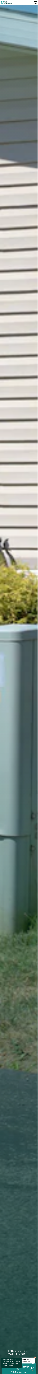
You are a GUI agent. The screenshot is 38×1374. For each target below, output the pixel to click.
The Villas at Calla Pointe (19, 1352)
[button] (35, 2)
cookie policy (14, 1363)
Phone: (13, 1372)
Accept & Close (8, 1365)
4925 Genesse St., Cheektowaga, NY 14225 (18, 1368)
